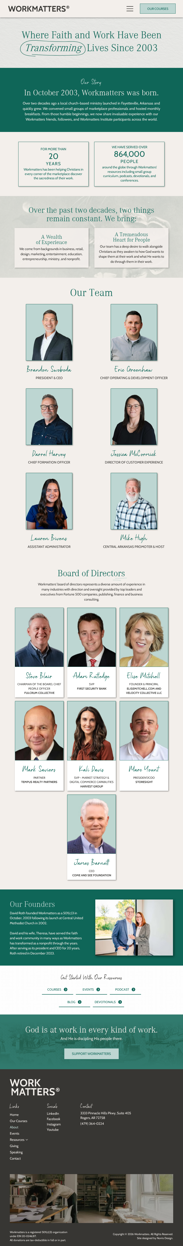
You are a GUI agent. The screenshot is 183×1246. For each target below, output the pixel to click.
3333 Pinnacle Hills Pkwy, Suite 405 (105, 1113)
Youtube (53, 1130)
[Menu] (130, 8)
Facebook (53, 1119)
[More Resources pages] (27, 1140)
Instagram (54, 1124)
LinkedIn (53, 1114)
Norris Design (165, 1238)
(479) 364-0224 (92, 1124)
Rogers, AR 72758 (92, 1118)
